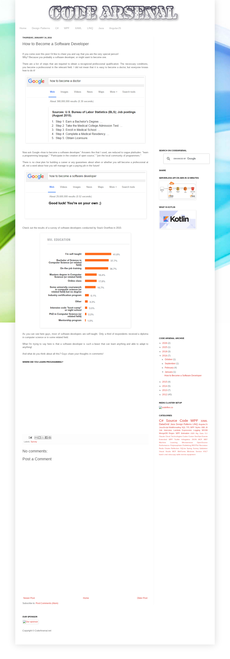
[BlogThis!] (39, 437)
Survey (34, 442)
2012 (165, 394)
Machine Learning (168, 442)
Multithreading (175, 427)
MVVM (205, 430)
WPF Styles (195, 427)
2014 (165, 386)
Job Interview (165, 430)
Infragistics (185, 439)
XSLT (205, 451)
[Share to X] (43, 437)
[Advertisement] (85, 567)
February (169, 367)
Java (101, 28)
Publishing (187, 445)
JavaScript (163, 427)
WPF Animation (182, 433)
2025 (165, 347)
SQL (184, 427)
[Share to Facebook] (46, 437)
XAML (78, 28)
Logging (196, 430)
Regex (171, 433)
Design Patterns (41, 28)
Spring (189, 448)
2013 (165, 390)
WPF (67, 28)
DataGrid (164, 424)
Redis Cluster (164, 448)
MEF (206, 439)
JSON (194, 439)
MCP (200, 439)
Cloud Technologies (173, 436)
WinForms (182, 451)
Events (205, 436)
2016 (165, 355)
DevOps (198, 436)
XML (203, 427)
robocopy (172, 454)
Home (23, 28)
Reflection (175, 448)
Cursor (191, 436)
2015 (165, 382)
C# (57, 28)
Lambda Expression (182, 430)
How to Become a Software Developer (183, 375)
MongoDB (163, 433)
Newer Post (29, 598)
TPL (188, 427)
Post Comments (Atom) (47, 603)
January (169, 372)
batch (161, 454)
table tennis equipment (186, 454)
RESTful (195, 445)
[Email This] (36, 437)
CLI (206, 433)
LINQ (90, 28)
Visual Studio (165, 451)
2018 (165, 351)
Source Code (177, 420)
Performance (164, 445)
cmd (166, 454)
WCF (174, 451)
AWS (192, 433)
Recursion (203, 445)
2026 (165, 343)
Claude (162, 436)
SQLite (183, 448)
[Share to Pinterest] (50, 437)
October (169, 359)
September (170, 363)
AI (207, 427)
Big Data (199, 433)
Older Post (142, 598)
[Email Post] (30, 437)
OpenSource (202, 442)
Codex (185, 436)
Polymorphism (176, 445)
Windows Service (194, 451)
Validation (203, 448)
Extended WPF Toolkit (169, 439)
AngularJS (115, 28)
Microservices (187, 442)
